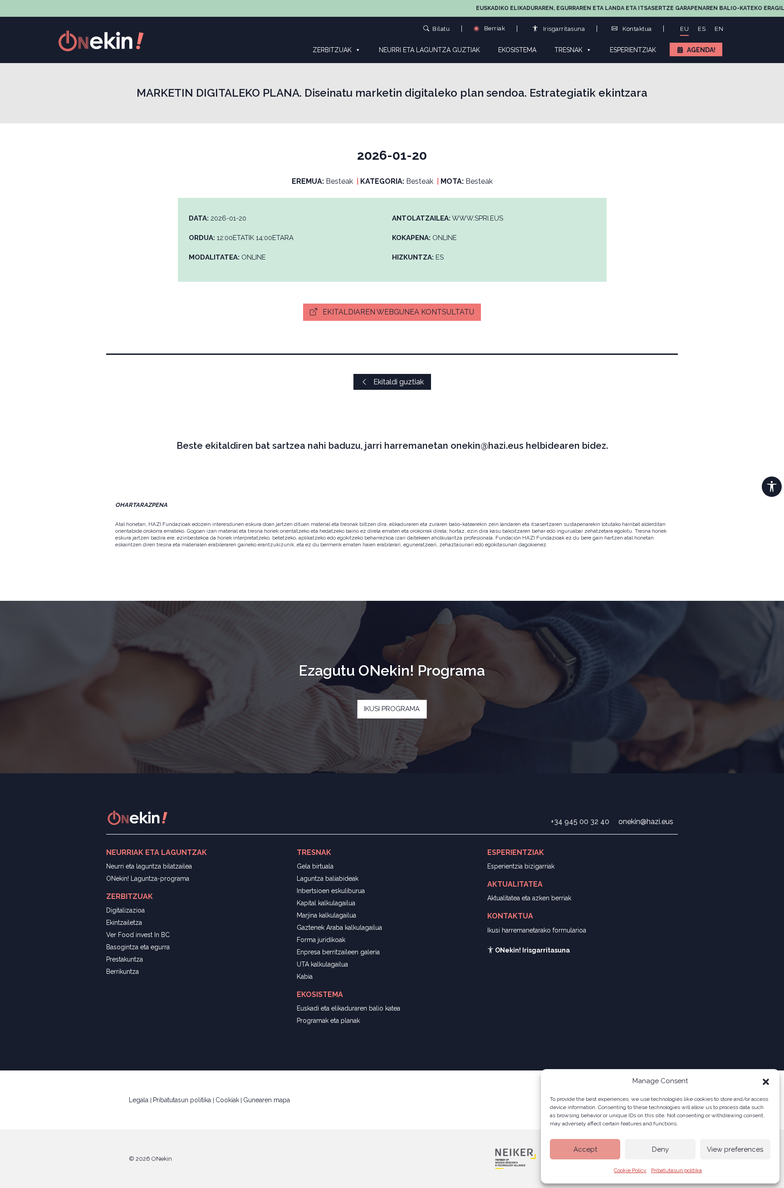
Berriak (493, 28)
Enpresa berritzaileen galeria (338, 952)
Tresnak (568, 50)
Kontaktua (636, 28)
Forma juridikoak (321, 939)
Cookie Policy (630, 1170)
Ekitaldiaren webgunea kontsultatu (397, 312)
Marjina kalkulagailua (326, 915)
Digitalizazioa (125, 910)
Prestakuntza (124, 959)
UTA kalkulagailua (322, 964)
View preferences (735, 1149)
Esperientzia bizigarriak (520, 866)
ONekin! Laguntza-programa (147, 878)
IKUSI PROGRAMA (392, 709)
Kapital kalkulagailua (326, 903)
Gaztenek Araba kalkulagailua (339, 927)
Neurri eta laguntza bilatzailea (149, 866)
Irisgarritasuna (563, 28)
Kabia (305, 976)
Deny (660, 1149)
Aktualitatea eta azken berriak (529, 898)
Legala (139, 1100)
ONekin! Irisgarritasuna (532, 950)
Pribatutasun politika (676, 1170)
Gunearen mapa (266, 1100)
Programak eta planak (328, 1020)
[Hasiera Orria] (106, 40)
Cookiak (227, 1100)
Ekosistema (517, 50)
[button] (765, 1080)
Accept (585, 1149)
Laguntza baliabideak (327, 878)
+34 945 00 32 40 (580, 821)
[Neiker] (515, 1158)
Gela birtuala (315, 866)
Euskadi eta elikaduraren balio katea (348, 1008)
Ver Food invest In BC (138, 934)
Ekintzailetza (124, 922)
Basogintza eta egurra (138, 947)
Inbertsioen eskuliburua (331, 890)
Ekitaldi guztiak (398, 382)
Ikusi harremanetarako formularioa (536, 930)
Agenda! (701, 50)
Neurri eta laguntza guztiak (429, 50)
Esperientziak (633, 50)
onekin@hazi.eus (645, 821)
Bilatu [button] (441, 28)
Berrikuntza (122, 971)
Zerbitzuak (332, 50)
